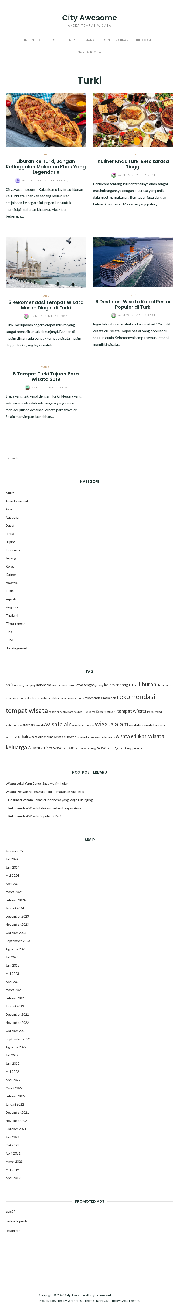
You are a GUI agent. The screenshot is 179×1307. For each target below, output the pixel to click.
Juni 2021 (13, 1137)
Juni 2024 (13, 867)
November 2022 (17, 1022)
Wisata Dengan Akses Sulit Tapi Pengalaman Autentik (45, 792)
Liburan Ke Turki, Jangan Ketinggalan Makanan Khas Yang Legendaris (46, 167)
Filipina (10, 542)
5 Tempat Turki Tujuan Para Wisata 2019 (46, 376)
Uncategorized (16, 648)
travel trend (154, 712)
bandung (18, 685)
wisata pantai (66, 747)
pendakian (54, 697)
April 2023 (13, 982)
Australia (12, 517)
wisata (40, 725)
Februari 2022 (16, 1096)
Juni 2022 (13, 1063)
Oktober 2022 (16, 1031)
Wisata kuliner (40, 747)
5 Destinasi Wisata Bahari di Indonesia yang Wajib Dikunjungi (49, 800)
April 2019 (13, 1178)
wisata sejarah (111, 747)
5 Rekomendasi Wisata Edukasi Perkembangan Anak (43, 808)
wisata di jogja (85, 737)
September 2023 (18, 941)
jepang (99, 685)
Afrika (10, 493)
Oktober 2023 (16, 933)
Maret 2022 (14, 1088)
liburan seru (164, 685)
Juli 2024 (12, 859)
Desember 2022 (17, 1014)
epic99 (10, 1211)
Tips (51, 40)
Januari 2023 (15, 1006)
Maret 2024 (14, 892)
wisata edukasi (132, 736)
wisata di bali (17, 736)
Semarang (103, 712)
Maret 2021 (14, 1161)
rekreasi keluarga (85, 712)
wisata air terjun (83, 725)
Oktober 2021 (16, 1129)
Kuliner (69, 40)
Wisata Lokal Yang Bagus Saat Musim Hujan (37, 783)
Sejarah (89, 40)
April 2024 (13, 884)
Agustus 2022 (16, 1047)
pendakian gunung (72, 697)
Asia (9, 509)
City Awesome (89, 17)
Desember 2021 (17, 1112)
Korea (10, 566)
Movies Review (89, 52)
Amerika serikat (17, 501)
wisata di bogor (65, 737)
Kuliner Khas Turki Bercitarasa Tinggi (133, 164)
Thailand (12, 615)
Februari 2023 (16, 998)
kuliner (133, 685)
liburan (147, 684)
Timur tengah (15, 623)
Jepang (11, 558)
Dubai (10, 525)
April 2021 (13, 1153)
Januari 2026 (15, 851)
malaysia (12, 583)
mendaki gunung (16, 697)
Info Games (145, 40)
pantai (43, 698)
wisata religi (88, 748)
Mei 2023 (12, 973)
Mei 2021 (12, 1145)
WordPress (75, 1301)
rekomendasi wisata (61, 711)
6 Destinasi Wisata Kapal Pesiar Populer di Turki (133, 304)
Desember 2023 (17, 916)
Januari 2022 (15, 1104)
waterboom (12, 725)
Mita (124, 174)
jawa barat (68, 685)
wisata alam (111, 724)
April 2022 (13, 1080)
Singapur (12, 607)
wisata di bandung (41, 737)
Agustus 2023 (16, 949)
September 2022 (18, 1039)
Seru (113, 711)
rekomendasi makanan (100, 698)
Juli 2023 (12, 957)
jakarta (56, 685)
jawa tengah (85, 685)
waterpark (27, 725)
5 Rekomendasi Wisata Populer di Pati (33, 816)
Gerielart (33, 180)
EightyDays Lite (105, 1301)
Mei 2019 (12, 1170)
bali (9, 684)
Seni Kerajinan (116, 40)
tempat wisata (131, 711)
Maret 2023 (14, 990)
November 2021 (17, 1121)
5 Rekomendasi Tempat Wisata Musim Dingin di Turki (46, 305)
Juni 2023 (13, 965)
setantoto (13, 1231)
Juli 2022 (12, 1055)
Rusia (10, 591)
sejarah (11, 599)
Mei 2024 (12, 875)
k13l (38, 387)
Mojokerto (33, 697)
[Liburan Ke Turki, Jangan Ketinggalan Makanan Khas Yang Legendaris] (46, 119)
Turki (46, 154)
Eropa (10, 534)
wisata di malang (105, 736)
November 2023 (17, 924)
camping (30, 685)
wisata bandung (154, 725)
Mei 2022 (12, 1072)
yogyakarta (134, 748)
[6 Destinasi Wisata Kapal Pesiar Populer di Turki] (133, 261)
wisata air (58, 724)
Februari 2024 (16, 900)
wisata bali (136, 725)
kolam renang (116, 684)
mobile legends (17, 1221)
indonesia (43, 685)
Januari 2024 (15, 908)
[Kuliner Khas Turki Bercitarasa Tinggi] (133, 119)
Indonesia (32, 40)
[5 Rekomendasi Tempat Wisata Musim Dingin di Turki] (46, 262)
